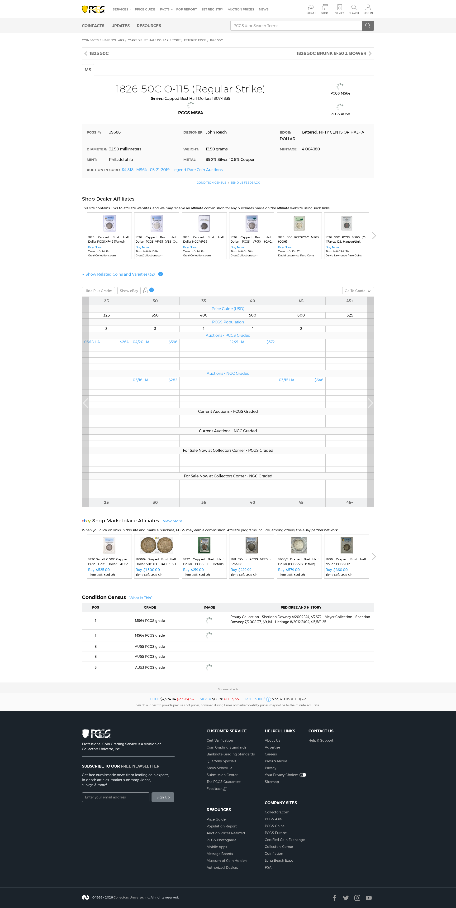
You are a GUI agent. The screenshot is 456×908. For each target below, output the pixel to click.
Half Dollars (113, 40)
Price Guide (145, 9)
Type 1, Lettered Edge (189, 40)
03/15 (301, 380)
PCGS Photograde (221, 840)
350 (155, 315)
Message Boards (220, 854)
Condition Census (211, 182)
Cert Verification (220, 740)
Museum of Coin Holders (227, 861)
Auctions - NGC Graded (228, 373)
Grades (98, 291)
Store (325, 13)
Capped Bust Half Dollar (148, 40)
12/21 (252, 342)
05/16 (155, 380)
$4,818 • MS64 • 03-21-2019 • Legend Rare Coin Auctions (172, 169)
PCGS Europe (276, 833)
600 (301, 315)
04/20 (155, 342)
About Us (272, 740)
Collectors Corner (279, 847)
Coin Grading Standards (226, 747)
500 (252, 315)
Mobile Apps (217, 847)
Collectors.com (277, 812)
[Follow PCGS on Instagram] (357, 898)
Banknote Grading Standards (231, 754)
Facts (165, 9)
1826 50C (216, 40)
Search (354, 13)
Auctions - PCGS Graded (228, 335)
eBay (129, 291)
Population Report (222, 826)
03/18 (106, 342)
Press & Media (276, 761)
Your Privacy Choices (281, 775)
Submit (311, 13)
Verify (339, 13)
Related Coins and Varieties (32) (120, 274)
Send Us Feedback (245, 182)
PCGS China (275, 826)
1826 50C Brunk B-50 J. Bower (331, 53)
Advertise (272, 747)
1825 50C (99, 53)
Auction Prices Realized (226, 833)
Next (374, 235)
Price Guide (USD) (228, 308)
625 (350, 315)
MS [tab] (88, 69)
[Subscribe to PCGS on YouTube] (369, 898)
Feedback (215, 789)
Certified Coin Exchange (285, 840)
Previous (85, 402)
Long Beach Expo (279, 860)
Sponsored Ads (228, 689)
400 (204, 315)
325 (106, 315)
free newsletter (140, 766)
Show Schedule (219, 768)
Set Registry (212, 9)
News (264, 9)
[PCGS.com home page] (95, 9)
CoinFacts (93, 25)
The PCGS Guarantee (224, 782)
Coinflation (274, 853)
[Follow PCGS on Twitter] (346, 898)
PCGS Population (228, 322)
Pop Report (186, 9)
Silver (205, 699)
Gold (154, 699)
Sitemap (272, 782)
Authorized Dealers (222, 867)
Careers (271, 754)
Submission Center (222, 775)
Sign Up (163, 797)
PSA (268, 867)
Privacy (270, 768)
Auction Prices (241, 9)
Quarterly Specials (221, 761)
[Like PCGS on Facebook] (334, 898)
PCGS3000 (255, 699)
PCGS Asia (273, 819)
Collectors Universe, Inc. (132, 897)
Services (120, 9)
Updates (120, 25)
